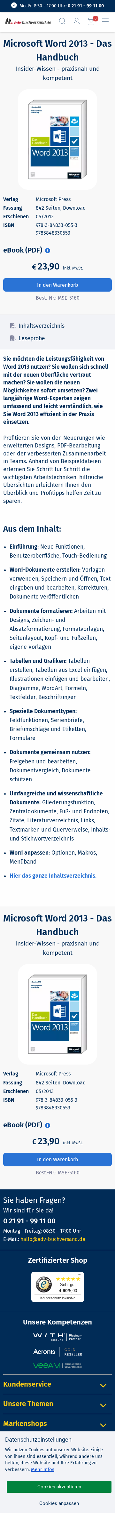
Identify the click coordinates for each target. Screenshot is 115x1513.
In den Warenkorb (57, 285)
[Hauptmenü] (108, 21)
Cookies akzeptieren (59, 1487)
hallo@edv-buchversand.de (52, 1239)
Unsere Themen (28, 1403)
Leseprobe (32, 338)
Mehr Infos (42, 1469)
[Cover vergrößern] (57, 140)
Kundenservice (27, 1384)
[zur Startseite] (26, 22)
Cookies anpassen (59, 1503)
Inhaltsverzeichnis (42, 326)
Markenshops (25, 1423)
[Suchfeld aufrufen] (65, 21)
